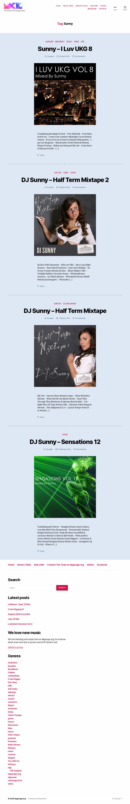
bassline (49, 41)
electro (57, 172)
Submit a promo (15, 647)
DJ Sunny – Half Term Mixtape (65, 310)
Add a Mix (94, 6)
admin (52, 56)
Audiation (12, 662)
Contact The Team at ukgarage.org (65, 564)
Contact (103, 6)
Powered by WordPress (37, 799)
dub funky (12, 689)
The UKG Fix (14, 761)
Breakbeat (59, 41)
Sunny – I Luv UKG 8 (65, 48)
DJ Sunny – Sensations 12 (65, 441)
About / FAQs (68, 6)
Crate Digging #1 (16, 609)
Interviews (13, 725)
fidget (69, 41)
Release (12, 748)
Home (58, 6)
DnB (10, 685)
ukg (82, 41)
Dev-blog (12, 682)
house (73, 172)
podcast (12, 738)
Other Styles (14, 735)
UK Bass (12, 764)
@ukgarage (92, 9)
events (11, 699)
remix (10, 751)
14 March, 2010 (64, 318)
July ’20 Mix (13, 619)
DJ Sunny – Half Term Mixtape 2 (65, 179)
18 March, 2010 (64, 187)
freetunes (12, 708)
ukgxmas (12, 777)
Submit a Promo (82, 6)
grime (11, 718)
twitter (90, 564)
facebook (102, 9)
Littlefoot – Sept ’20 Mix (19, 604)
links (10, 728)
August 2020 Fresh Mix (19, 614)
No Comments (80, 56)
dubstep (57, 303)
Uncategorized (15, 780)
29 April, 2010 (64, 56)
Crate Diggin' (14, 679)
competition (13, 676)
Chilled (11, 672)
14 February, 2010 (64, 449)
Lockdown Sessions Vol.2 (20, 624)
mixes (11, 731)
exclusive (12, 702)
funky (76, 41)
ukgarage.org (14, 774)
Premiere (12, 741)
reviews (12, 754)
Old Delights (16, 770)
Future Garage (69, 303)
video (10, 784)
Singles (11, 758)
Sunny (42, 155)
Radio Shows (14, 745)
